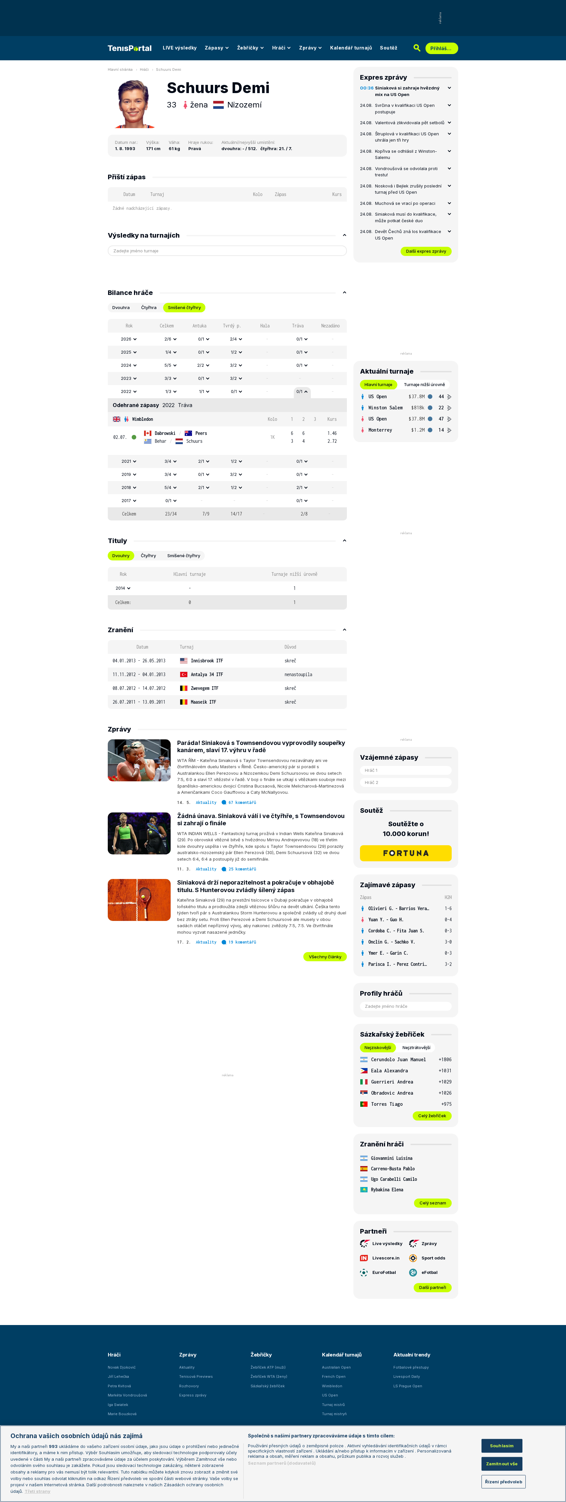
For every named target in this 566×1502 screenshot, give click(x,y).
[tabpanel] (227, 419)
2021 (126, 461)
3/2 (233, 365)
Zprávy (307, 47)
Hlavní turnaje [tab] (378, 384)
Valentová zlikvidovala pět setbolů (409, 122)
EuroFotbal (384, 1272)
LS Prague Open (407, 1386)
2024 (126, 365)
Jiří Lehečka (118, 1376)
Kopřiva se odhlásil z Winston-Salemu (406, 154)
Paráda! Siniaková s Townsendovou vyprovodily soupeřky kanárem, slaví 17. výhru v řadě (261, 746)
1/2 (234, 352)
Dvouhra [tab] (121, 307)
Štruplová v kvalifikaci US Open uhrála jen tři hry (407, 137)
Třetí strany (37, 1490)
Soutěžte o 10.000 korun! (406, 829)
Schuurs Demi (168, 69)
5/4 (167, 487)
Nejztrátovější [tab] (416, 1047)
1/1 (201, 391)
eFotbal (430, 1272)
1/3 (168, 391)
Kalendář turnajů (351, 47)
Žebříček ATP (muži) (268, 1367)
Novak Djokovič (122, 1367)
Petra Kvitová (119, 1386)
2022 (126, 391)
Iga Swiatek (118, 1404)
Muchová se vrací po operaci (405, 203)
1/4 (168, 352)
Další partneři (432, 1287)
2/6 (167, 338)
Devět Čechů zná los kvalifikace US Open (408, 235)
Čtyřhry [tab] (148, 555)
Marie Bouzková (122, 1414)
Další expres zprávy (426, 251)
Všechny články (325, 956)
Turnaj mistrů (333, 1404)
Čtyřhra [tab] (149, 307)
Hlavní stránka (120, 69)
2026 (126, 338)
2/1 (201, 461)
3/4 (167, 461)
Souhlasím (502, 1445)
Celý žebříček (432, 1115)
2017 (126, 500)
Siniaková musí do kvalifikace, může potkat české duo (406, 217)
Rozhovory (189, 1386)
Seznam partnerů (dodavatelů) (282, 1463)
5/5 (167, 365)
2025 (126, 352)
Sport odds (433, 1257)
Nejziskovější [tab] (378, 1047)
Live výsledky (387, 1243)
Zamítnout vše (502, 1463)
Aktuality (206, 802)
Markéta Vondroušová (127, 1395)
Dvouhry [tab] (120, 555)
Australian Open (336, 1367)
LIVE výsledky (180, 47)
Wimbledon (142, 419)
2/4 (233, 338)
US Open (330, 1395)
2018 (126, 487)
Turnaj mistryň (334, 1414)
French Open (334, 1376)
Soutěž (388, 47)
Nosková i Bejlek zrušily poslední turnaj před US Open (408, 189)
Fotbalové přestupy (411, 1367)
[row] (227, 339)
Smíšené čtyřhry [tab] (184, 307)
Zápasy (214, 47)
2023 (126, 378)
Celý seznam (433, 1202)
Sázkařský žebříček (268, 1386)
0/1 (201, 338)
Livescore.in (386, 1257)
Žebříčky (247, 47)
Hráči (279, 47)
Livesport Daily (406, 1376)
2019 (126, 474)
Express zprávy (192, 1395)
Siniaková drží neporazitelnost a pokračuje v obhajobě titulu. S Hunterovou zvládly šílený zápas (255, 886)
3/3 (167, 378)
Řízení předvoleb (503, 1481)
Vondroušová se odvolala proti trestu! (406, 172)
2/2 (200, 365)
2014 (120, 588)
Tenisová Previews (196, 1376)
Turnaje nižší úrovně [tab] (424, 384)
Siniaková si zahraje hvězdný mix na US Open (407, 91)
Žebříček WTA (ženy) (269, 1376)
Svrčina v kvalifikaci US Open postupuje (405, 108)
